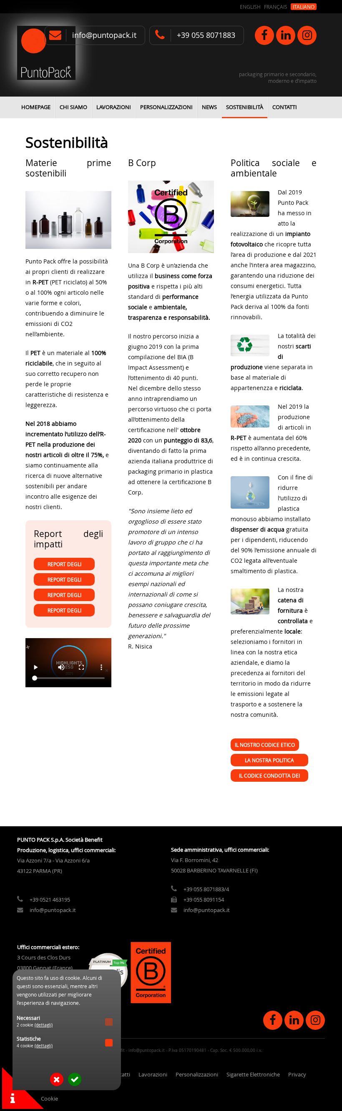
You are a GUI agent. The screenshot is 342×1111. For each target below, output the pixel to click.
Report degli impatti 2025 (64, 565)
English (250, 6)
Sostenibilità (244, 107)
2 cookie (35, 1025)
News (209, 107)
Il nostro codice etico (265, 744)
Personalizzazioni (166, 107)
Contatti (284, 107)
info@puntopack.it (104, 35)
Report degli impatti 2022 (64, 611)
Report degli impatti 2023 (64, 596)
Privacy (297, 1074)
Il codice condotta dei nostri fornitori (269, 777)
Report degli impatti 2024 (64, 581)
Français (275, 6)
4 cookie (35, 1046)
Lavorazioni (113, 107)
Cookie (49, 1098)
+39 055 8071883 (206, 35)
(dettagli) (44, 1025)
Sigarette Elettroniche (253, 1074)
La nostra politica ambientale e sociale (269, 761)
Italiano (303, 6)
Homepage (35, 107)
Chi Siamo (73, 107)
